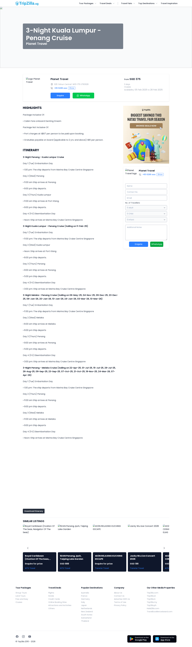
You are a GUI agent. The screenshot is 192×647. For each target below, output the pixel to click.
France (84, 596)
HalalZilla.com (153, 608)
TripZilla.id (151, 596)
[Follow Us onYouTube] (29, 636)
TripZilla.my (152, 602)
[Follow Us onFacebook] (17, 636)
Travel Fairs (126, 3)
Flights (51, 592)
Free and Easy (22, 599)
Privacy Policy (120, 605)
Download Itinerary (33, 511)
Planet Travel (59, 79)
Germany (85, 599)
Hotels (51, 596)
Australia (85, 592)
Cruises (19, 602)
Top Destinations (146, 3)
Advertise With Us (122, 599)
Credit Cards (54, 599)
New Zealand (87, 611)
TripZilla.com (152, 592)
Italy (83, 602)
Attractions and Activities (59, 605)
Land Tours (20, 596)
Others (51, 608)
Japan (84, 605)
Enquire (60, 95)
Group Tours (21, 592)
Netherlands (86, 608)
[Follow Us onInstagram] (23, 636)
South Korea (86, 614)
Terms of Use (120, 602)
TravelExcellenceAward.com (159, 611)
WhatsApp (156, 244)
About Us (118, 592)
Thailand (85, 621)
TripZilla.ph (151, 605)
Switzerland (86, 618)
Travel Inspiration (169, 3)
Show (71, 88)
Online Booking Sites (57, 602)
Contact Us (119, 596)
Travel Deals (106, 3)
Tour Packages (86, 3)
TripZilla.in (151, 599)
